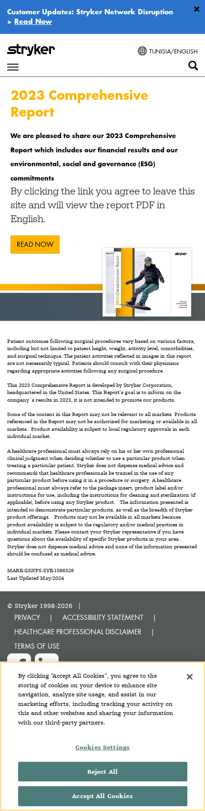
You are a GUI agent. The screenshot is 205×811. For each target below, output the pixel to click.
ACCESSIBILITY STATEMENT (103, 617)
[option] (102, 202)
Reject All (102, 771)
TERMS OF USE (37, 646)
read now (35, 244)
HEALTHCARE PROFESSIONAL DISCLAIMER (78, 631)
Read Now (33, 21)
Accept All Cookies (102, 796)
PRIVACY (27, 617)
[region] (102, 736)
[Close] (189, 676)
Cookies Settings (102, 747)
